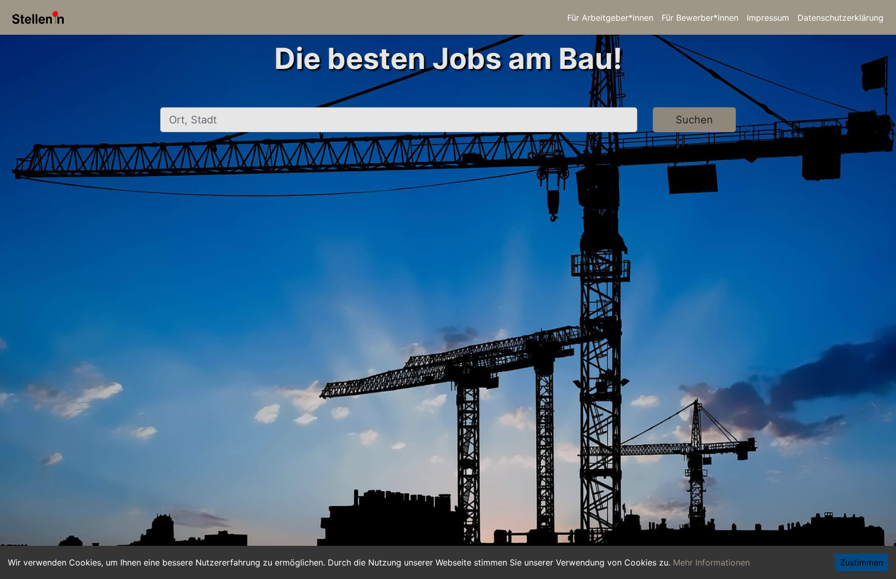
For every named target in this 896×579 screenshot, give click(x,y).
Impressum (768, 17)
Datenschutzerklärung (840, 17)
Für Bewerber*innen (700, 17)
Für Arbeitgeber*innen (610, 17)
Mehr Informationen (711, 562)
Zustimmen (861, 562)
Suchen (694, 120)
